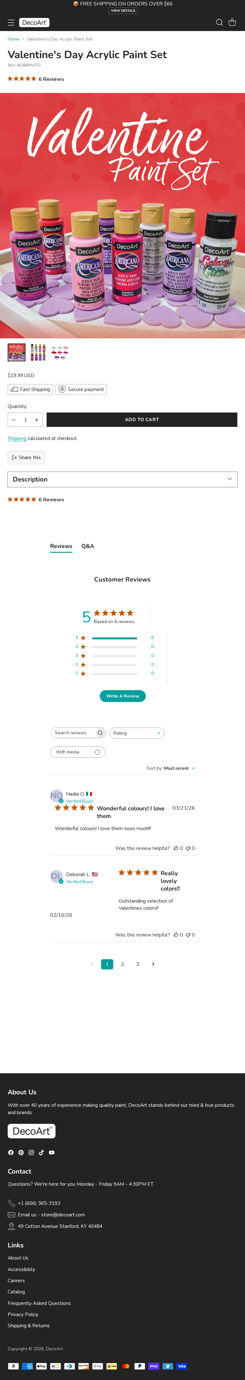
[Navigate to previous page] (92, 964)
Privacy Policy (23, 1314)
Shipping (17, 438)
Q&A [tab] (87, 546)
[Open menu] (11, 22)
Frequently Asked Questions (39, 1303)
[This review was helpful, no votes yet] (176, 848)
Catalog (16, 1291)
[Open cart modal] (232, 22)
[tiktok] (41, 1153)
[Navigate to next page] (153, 964)
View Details (123, 10)
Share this (30, 457)
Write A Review (122, 696)
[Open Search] (219, 22)
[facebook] (11, 1153)
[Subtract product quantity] (13, 420)
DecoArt (54, 1349)
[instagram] (31, 1153)
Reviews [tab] (61, 546)
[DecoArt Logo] (34, 22)
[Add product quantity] (36, 420)
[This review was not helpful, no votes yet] (188, 848)
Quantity (17, 406)
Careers (16, 1280)
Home (13, 39)
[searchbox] (72, 733)
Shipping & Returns (29, 1325)
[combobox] (137, 733)
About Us (18, 1257)
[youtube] (52, 1153)
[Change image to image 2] (38, 352)
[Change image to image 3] (60, 352)
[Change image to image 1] (17, 352)
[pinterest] (21, 1153)
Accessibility (21, 1269)
